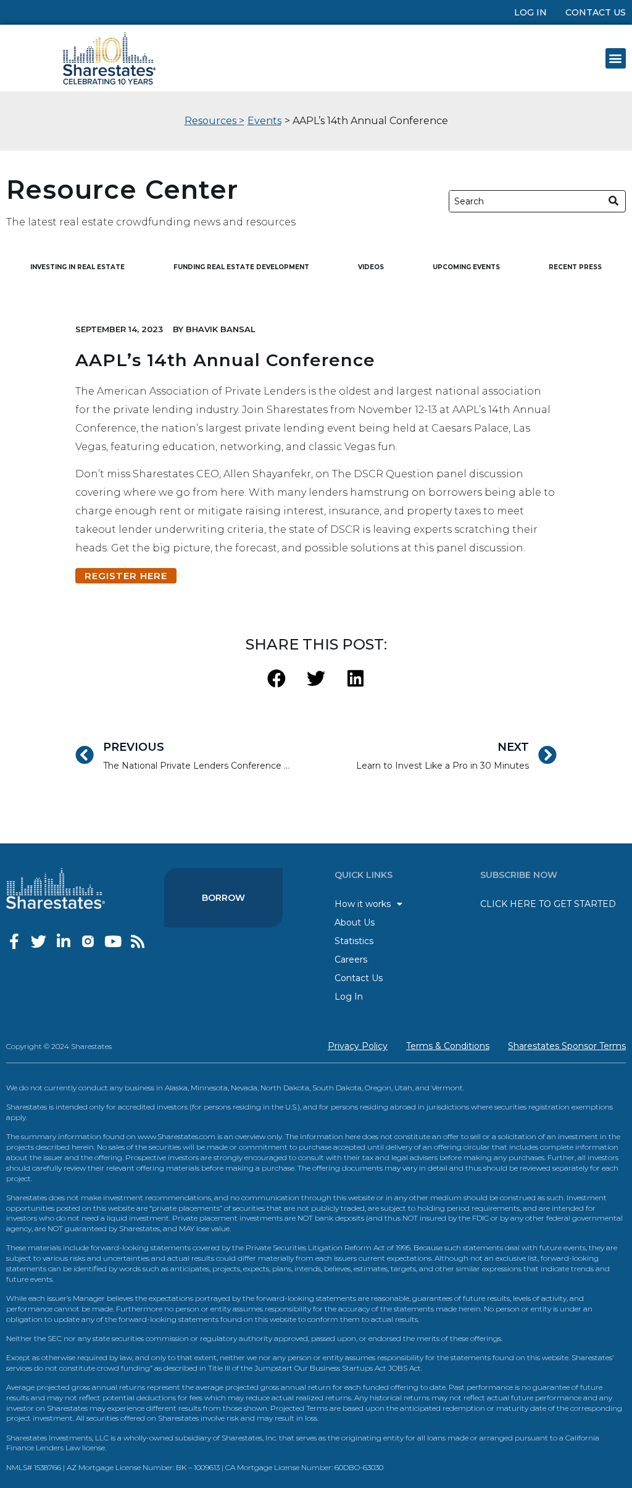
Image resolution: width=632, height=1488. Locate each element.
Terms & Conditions (447, 1045)
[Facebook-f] (14, 941)
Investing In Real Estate (77, 267)
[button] (615, 58)
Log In (530, 12)
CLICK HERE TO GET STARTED (548, 903)
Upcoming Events (466, 267)
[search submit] (613, 201)
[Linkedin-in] (63, 941)
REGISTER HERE (126, 576)
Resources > (214, 121)
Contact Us (595, 12)
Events (264, 121)
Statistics (354, 941)
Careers (351, 959)
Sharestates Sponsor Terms (567, 1045)
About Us (355, 922)
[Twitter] (38, 941)
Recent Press (575, 267)
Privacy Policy (358, 1045)
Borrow (223, 897)
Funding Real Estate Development (241, 267)
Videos (371, 267)
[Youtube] (112, 941)
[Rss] (137, 941)
